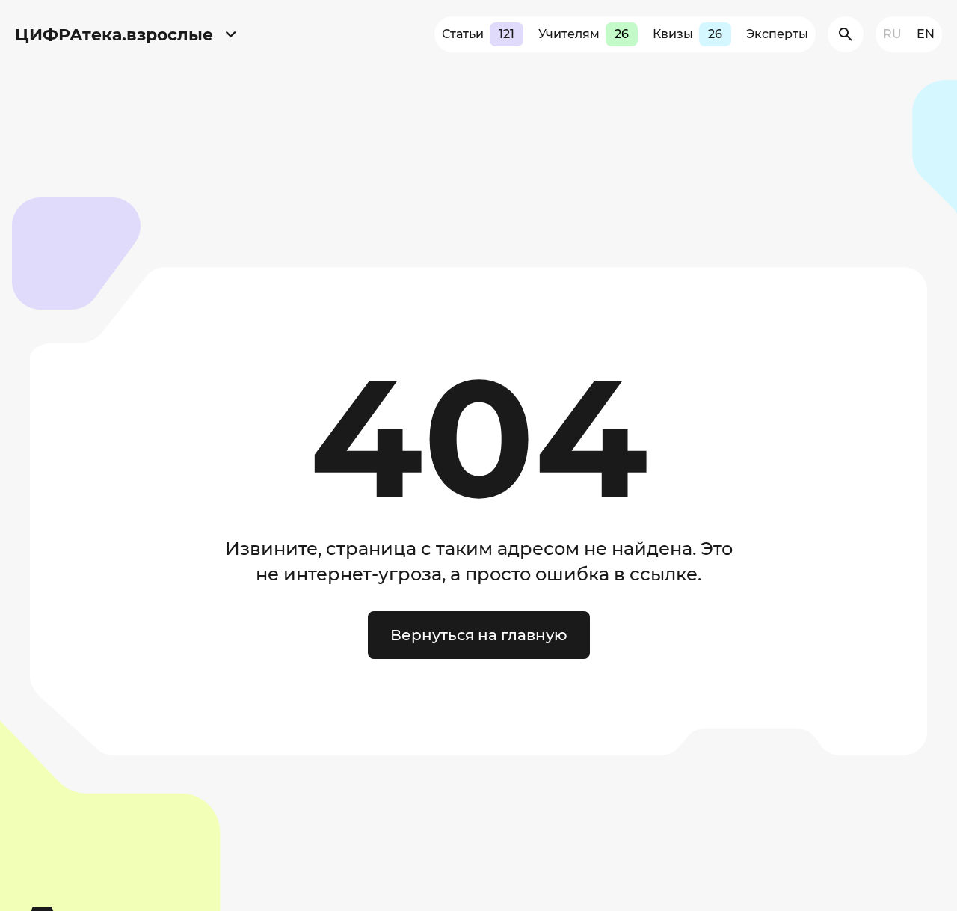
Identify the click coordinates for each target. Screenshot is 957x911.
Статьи (478, 34)
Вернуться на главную (478, 635)
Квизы (687, 34)
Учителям (583, 34)
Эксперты (777, 34)
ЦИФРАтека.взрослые (114, 35)
